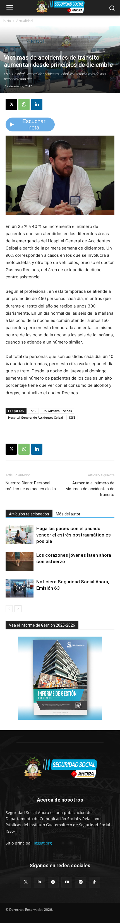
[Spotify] (80, 882)
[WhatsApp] (24, 104)
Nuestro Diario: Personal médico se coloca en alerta (31, 485)
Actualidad (24, 20)
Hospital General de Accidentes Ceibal (35, 417)
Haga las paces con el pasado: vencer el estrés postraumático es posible (73, 535)
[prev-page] (9, 608)
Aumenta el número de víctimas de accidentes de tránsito (90, 488)
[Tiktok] (94, 882)
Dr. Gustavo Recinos (57, 411)
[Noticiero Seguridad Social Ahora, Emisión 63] (19, 588)
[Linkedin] (36, 104)
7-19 (33, 411)
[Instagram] (53, 882)
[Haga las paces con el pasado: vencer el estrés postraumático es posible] (19, 535)
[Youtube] (66, 882)
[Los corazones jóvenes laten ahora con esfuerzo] (19, 561)
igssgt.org (43, 843)
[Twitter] (25, 882)
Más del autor (68, 514)
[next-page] (18, 608)
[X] (11, 104)
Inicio (7, 20)
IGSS (72, 417)
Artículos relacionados (29, 514)
